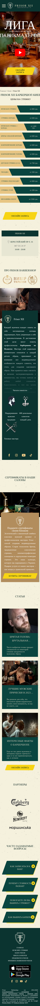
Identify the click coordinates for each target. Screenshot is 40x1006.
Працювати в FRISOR (20, 958)
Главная (3, 91)
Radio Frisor (20, 953)
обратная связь (32, 993)
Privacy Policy (6, 1003)
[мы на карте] (8, 241)
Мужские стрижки (20, 950)
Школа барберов (20, 955)
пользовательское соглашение (15, 992)
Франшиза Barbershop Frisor (20, 961)
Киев (9, 91)
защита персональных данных (13, 993)
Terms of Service (19, 1003)
